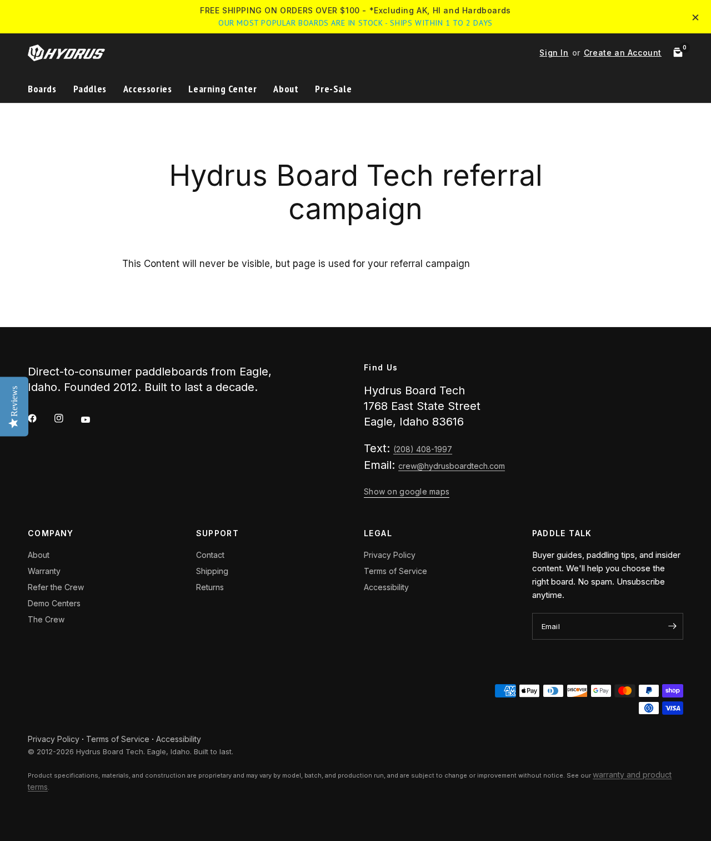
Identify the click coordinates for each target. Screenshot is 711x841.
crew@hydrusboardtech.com (451, 466)
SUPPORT (217, 533)
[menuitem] (46, 89)
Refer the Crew (56, 587)
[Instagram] (66, 418)
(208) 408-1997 (422, 449)
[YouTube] (93, 419)
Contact (210, 555)
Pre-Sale (333, 88)
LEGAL (378, 533)
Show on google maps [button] (406, 491)
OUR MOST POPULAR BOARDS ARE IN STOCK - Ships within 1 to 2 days (355, 23)
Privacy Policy (389, 555)
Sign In (553, 53)
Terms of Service (395, 571)
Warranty (44, 571)
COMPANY (51, 533)
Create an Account (623, 53)
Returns (210, 587)
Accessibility (386, 587)
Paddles (90, 88)
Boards (42, 88)
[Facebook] (40, 418)
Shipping (212, 571)
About (285, 88)
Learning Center (222, 88)
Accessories (147, 88)
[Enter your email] (672, 626)
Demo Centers (54, 603)
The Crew (46, 619)
